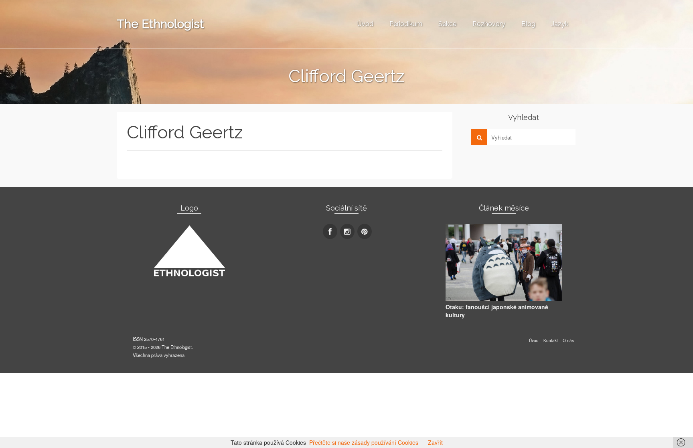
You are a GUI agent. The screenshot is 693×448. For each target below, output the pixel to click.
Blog (528, 24)
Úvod (365, 24)
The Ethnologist (160, 24)
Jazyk (559, 24)
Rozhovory (488, 24)
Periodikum (405, 24)
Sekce (447, 24)
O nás (568, 340)
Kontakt (550, 340)
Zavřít (435, 442)
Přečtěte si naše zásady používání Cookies (363, 442)
